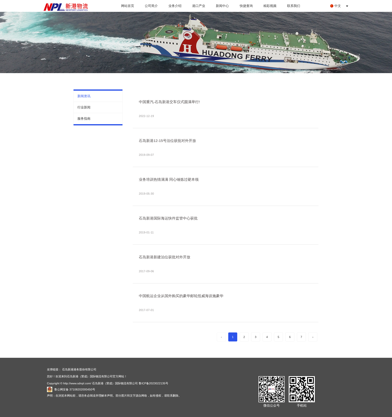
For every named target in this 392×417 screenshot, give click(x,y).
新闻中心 (222, 6)
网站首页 (127, 6)
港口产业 (198, 6)
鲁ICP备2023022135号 (153, 383)
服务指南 (83, 118)
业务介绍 (175, 6)
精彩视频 (269, 6)
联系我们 (293, 6)
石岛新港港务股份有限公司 (79, 369)
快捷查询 (246, 6)
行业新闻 (83, 107)
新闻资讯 (83, 96)
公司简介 (151, 6)
